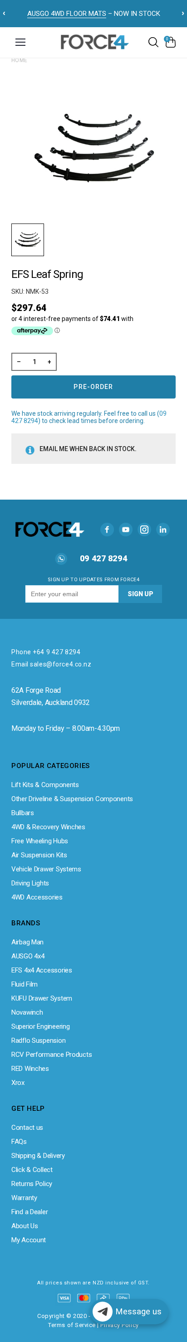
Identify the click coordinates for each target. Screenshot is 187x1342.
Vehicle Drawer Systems (46, 869)
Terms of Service (71, 1325)
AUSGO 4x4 (27, 956)
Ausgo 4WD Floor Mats (66, 14)
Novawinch (27, 1012)
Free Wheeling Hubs (39, 841)
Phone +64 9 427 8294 (45, 652)
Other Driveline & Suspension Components (72, 799)
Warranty (24, 1198)
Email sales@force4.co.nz (51, 664)
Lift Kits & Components (45, 785)
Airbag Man (27, 942)
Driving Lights (30, 883)
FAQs (19, 1142)
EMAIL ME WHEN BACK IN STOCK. (88, 448)
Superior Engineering (40, 1026)
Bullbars (22, 813)
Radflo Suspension (38, 1040)
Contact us (27, 1127)
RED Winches (30, 1069)
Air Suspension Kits (39, 855)
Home (19, 60)
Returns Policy (31, 1184)
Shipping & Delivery (38, 1156)
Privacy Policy (119, 1325)
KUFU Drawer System (41, 998)
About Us (24, 1226)
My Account (28, 1240)
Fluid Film (24, 984)
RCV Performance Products (51, 1054)
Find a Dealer (29, 1212)
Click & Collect (32, 1170)
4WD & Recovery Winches (48, 827)
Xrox (18, 1083)
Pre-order (93, 386)
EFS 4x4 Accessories (41, 970)
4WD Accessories (37, 897)
